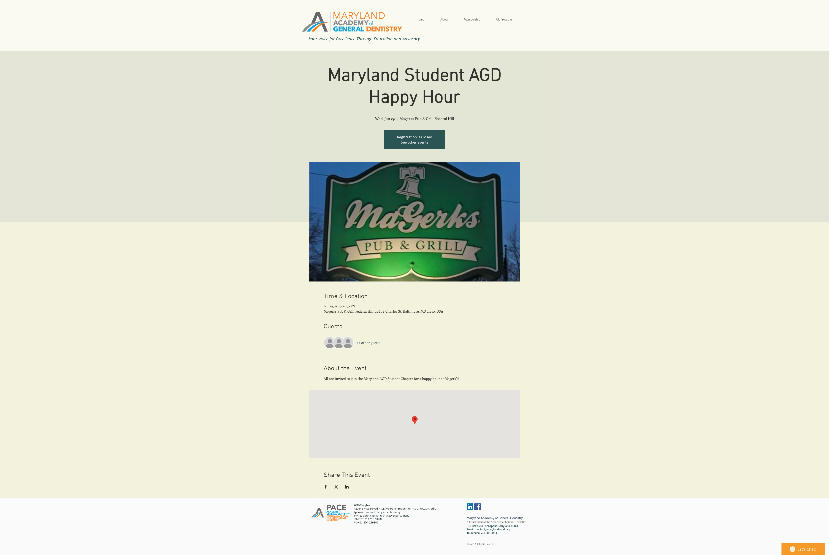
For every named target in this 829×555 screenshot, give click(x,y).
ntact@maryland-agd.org (494, 529)
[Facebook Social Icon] (477, 506)
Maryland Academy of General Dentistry (495, 518)
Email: (473, 529)
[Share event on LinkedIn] (347, 487)
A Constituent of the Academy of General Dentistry (496, 521)
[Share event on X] (336, 487)
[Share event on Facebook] (326, 487)
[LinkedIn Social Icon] (470, 506)
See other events (414, 142)
